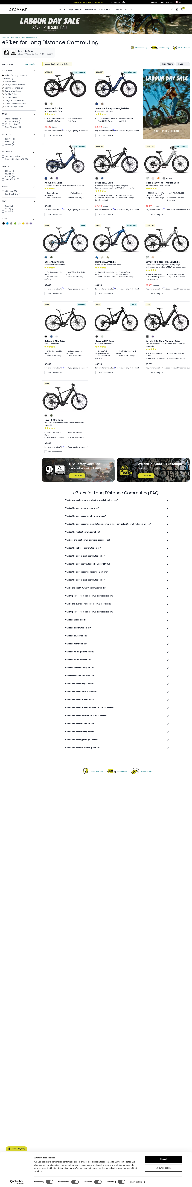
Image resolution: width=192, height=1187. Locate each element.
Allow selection (163, 1168)
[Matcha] (51, 103)
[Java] (102, 103)
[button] (50, 114)
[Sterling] (57, 336)
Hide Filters (167, 64)
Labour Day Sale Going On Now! (57, 64)
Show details (136, 1182)
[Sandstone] (153, 257)
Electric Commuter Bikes (28, 38)
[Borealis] (107, 257)
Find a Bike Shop (167, 2)
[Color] (3, 223)
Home (4, 38)
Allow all (164, 1159)
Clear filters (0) (30, 64)
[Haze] (57, 178)
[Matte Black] (96, 178)
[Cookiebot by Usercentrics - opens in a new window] (16, 1182)
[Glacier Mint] (147, 178)
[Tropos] (102, 257)
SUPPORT (153, 2)
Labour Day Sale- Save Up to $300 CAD (88, 2)
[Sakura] (153, 178)
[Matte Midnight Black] (46, 336)
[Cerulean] (96, 257)
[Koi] (158, 178)
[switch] (75, 1182)
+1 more (169, 178)
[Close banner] (188, 1156)
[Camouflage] (51, 257)
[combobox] (158, 9)
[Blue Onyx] (46, 257)
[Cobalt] (46, 178)
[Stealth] (46, 103)
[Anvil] (163, 178)
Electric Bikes (13, 38)
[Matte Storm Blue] (102, 178)
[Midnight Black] (96, 336)
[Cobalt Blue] (96, 103)
